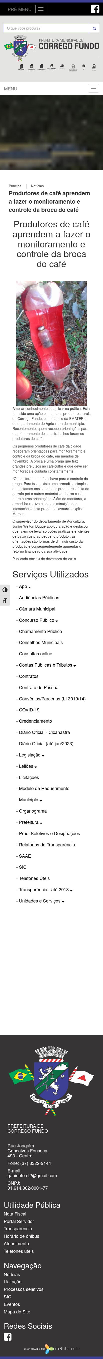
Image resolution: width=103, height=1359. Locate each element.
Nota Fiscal (15, 1213)
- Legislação (29, 754)
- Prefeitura (28, 822)
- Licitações (27, 777)
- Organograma (31, 810)
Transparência (18, 1228)
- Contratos (27, 676)
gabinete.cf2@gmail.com (32, 1175)
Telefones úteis (19, 1251)
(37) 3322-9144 (35, 1163)
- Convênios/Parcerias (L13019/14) (51, 698)
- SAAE (23, 855)
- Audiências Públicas (37, 597)
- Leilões (25, 766)
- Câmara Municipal (35, 608)
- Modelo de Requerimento (43, 788)
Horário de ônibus (21, 1236)
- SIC (21, 866)
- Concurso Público (36, 620)
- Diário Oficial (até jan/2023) (45, 743)
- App (22, 586)
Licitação (13, 1281)
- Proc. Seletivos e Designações (48, 833)
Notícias (12, 1274)
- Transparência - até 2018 (43, 889)
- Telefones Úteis (33, 878)
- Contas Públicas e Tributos (45, 664)
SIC (7, 1296)
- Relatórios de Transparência (45, 844)
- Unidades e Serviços (39, 900)
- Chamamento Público (39, 631)
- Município (28, 799)
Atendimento (16, 1243)
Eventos (12, 1304)
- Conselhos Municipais (39, 642)
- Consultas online (34, 653)
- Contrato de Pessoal (38, 687)
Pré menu (20, 9)
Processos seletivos (24, 1289)
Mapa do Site (17, 1311)
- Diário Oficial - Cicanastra (43, 732)
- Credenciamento (34, 720)
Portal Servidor (19, 1221)
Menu (10, 88)
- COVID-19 (28, 709)
